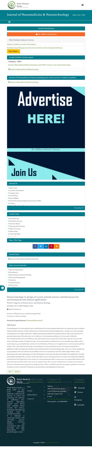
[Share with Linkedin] (46, 246)
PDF (10, 372)
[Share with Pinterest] (51, 246)
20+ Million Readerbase (47, 34)
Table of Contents (15, 229)
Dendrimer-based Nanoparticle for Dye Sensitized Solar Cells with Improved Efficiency (35, 48)
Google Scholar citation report (21, 57)
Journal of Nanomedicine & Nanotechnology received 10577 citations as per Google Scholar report (39, 65)
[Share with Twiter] (40, 246)
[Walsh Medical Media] (18, 5)
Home (29, 387)
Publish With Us (32, 395)
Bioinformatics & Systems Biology (20, 275)
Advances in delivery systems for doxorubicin (21, 44)
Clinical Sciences (14, 282)
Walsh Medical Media (52, 442)
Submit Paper (13, 231)
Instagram (78, 400)
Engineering (13, 285)
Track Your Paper (14, 234)
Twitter (80, 392)
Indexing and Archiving (17, 226)
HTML (17, 372)
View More (78, 208)
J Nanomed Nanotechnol (35, 320)
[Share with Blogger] (56, 246)
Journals (29, 391)
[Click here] (46, 69)
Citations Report (14, 224)
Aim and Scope (14, 218)
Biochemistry (13, 272)
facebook (81, 388)
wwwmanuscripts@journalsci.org (58, 399)
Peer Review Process (15, 221)
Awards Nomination (46, 28)
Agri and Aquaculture (16, 270)
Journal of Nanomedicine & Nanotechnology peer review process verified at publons (42, 77)
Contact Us (30, 399)
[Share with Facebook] (35, 246)
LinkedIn (80, 405)
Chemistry (12, 280)
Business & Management (17, 277)
